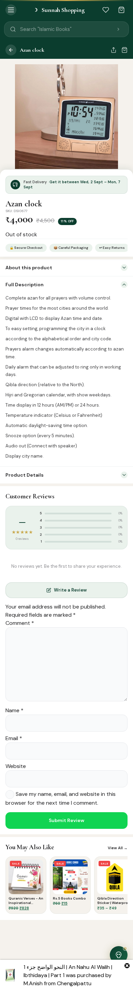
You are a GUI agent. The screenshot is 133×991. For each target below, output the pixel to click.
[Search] (118, 29)
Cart (93, 986)
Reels (66, 987)
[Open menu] (10, 9)
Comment (19, 623)
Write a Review (70, 590)
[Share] (113, 50)
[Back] (10, 50)
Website (15, 766)
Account (120, 986)
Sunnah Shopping (59, 10)
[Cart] (121, 10)
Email (13, 738)
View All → (118, 847)
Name (14, 710)
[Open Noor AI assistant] (119, 955)
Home (13, 986)
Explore (40, 986)
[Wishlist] (106, 10)
